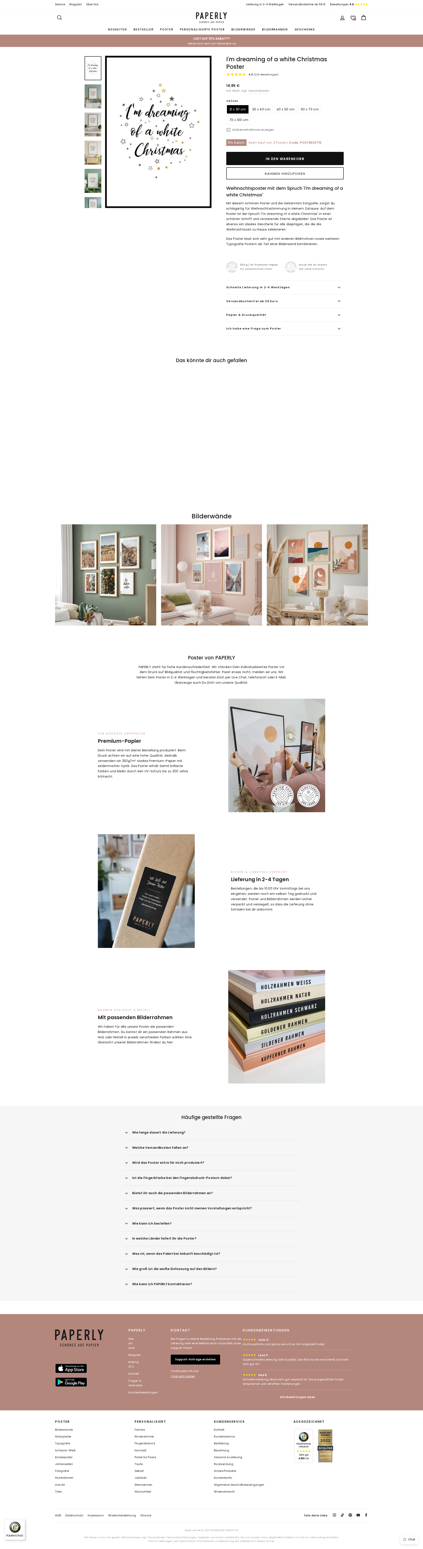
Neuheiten (117, 29)
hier (170, 1042)
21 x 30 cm (237, 109)
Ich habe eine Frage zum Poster (253, 328)
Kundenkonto (223, 1478)
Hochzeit (141, 1450)
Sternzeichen (143, 1485)
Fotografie (62, 1471)
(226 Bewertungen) (263, 74)
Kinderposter (63, 1457)
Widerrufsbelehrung (122, 1515)
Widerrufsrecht (224, 1491)
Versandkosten (258, 91)
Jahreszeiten (64, 1464)
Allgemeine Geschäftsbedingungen (239, 1485)
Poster (166, 29)
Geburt (139, 1471)
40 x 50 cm (285, 109)
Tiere (58, 1491)
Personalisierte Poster (202, 29)
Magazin (75, 4)
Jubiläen (141, 1478)
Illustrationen (64, 1478)
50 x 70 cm (310, 109)
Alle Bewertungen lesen (297, 1397)
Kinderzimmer (144, 1436)
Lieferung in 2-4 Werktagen (265, 4)
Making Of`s (133, 1364)
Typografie (62, 1443)
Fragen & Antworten (135, 1383)
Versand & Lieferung (228, 1457)
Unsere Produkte (225, 1471)
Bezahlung (221, 1450)
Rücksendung (224, 1464)
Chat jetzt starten (183, 1376)
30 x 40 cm (261, 109)
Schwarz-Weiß (65, 1450)
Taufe (139, 1464)
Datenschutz (74, 1515)
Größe (232, 101)
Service (60, 4)
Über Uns (92, 4)
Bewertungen (342, 4)
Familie (140, 1430)
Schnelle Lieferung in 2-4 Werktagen (258, 287)
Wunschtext (143, 1491)
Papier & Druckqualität (246, 315)
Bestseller (143, 29)
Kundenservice (224, 1436)
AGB (58, 1515)
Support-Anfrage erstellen (195, 1359)
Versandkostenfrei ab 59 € (307, 4)
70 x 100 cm (239, 120)
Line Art (60, 1485)
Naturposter (63, 1436)
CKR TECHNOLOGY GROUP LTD (221, 1530)
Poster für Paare (145, 1457)
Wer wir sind (131, 1343)
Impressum (96, 1515)
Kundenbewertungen (143, 1392)
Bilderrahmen (275, 29)
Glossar (145, 1515)
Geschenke (305, 29)
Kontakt (133, 1374)
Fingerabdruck (145, 1443)
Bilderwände (243, 29)
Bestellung (221, 1443)
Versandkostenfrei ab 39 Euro (252, 301)
